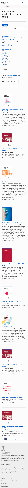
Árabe (14, 75)
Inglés (3, 53)
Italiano (4, 58)
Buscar (5, 25)
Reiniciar (14, 28)
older (18, 75)
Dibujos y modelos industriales (9, 41)
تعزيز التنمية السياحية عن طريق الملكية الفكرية (12, 222)
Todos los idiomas (6, 49)
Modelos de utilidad (7, 45)
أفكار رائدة (4, 181)
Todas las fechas (6, 68)
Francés (4, 56)
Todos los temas (6, 36)
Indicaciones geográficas (8, 39)
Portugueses (5, 61)
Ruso (3, 63)
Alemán (4, 52)
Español (4, 55)
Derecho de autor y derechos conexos (11, 38)
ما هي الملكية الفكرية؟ (7, 326)
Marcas (10, 75)
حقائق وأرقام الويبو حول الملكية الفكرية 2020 (12, 301)
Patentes (4, 44)
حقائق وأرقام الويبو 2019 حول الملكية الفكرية (12, 397)
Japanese (4, 59)
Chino (3, 64)
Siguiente (16, 439)
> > (21, 439)
